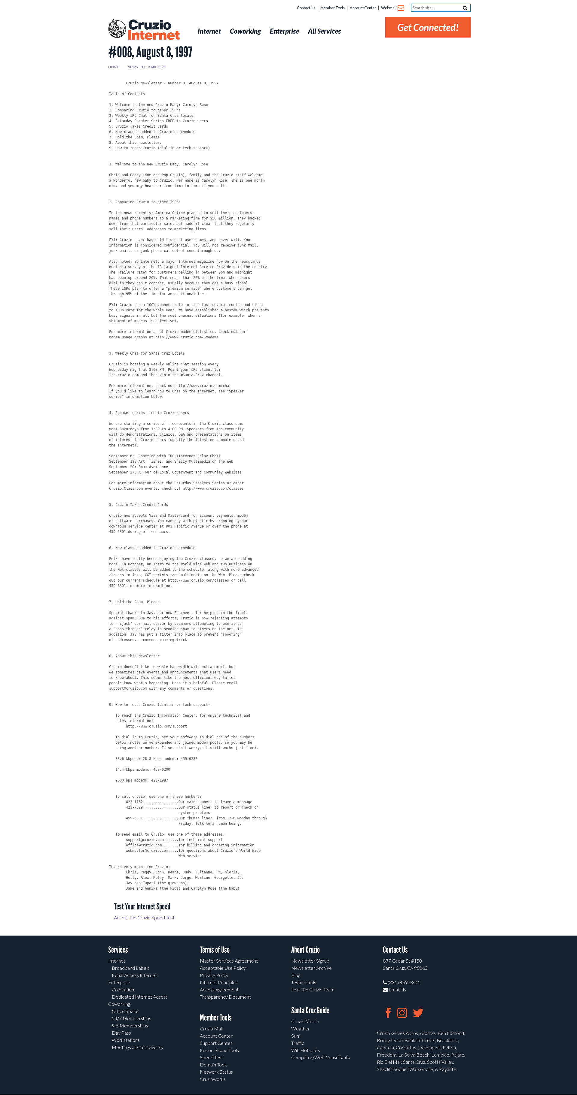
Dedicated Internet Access (140, 997)
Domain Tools (213, 1064)
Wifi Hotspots (305, 1050)
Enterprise (119, 982)
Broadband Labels (130, 968)
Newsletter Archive (146, 67)
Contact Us (306, 7)
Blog (295, 975)
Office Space (125, 1011)
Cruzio (153, 30)
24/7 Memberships (131, 1018)
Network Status (216, 1072)
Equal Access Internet (134, 975)
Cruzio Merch (305, 1021)
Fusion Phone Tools (219, 1050)
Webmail (389, 7)
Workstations (126, 1040)
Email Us (397, 989)
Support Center (216, 1043)
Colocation (123, 989)
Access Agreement (219, 989)
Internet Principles (219, 982)
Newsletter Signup (310, 960)
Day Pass (121, 1033)
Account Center (363, 7)
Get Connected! (428, 27)
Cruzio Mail (211, 1028)
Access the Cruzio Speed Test (144, 917)
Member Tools (332, 7)
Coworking (119, 1004)
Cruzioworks (213, 1079)
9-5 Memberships (130, 1025)
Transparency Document (225, 997)
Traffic (297, 1043)
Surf (295, 1036)
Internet (116, 960)
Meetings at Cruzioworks (137, 1047)
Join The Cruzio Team (312, 989)
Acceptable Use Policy (223, 968)
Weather (300, 1028)
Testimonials (303, 982)
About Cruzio (305, 950)
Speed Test (211, 1057)
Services (118, 950)
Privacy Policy (214, 975)
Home (113, 67)
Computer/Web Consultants (320, 1057)
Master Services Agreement (229, 960)
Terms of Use (215, 950)
